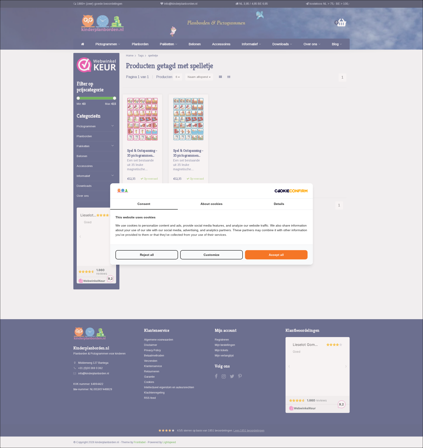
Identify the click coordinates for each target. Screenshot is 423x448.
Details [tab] (279, 204)
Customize (211, 255)
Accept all (276, 255)
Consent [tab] (143, 204)
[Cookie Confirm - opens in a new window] (291, 191)
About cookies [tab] (211, 204)
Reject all (147, 255)
